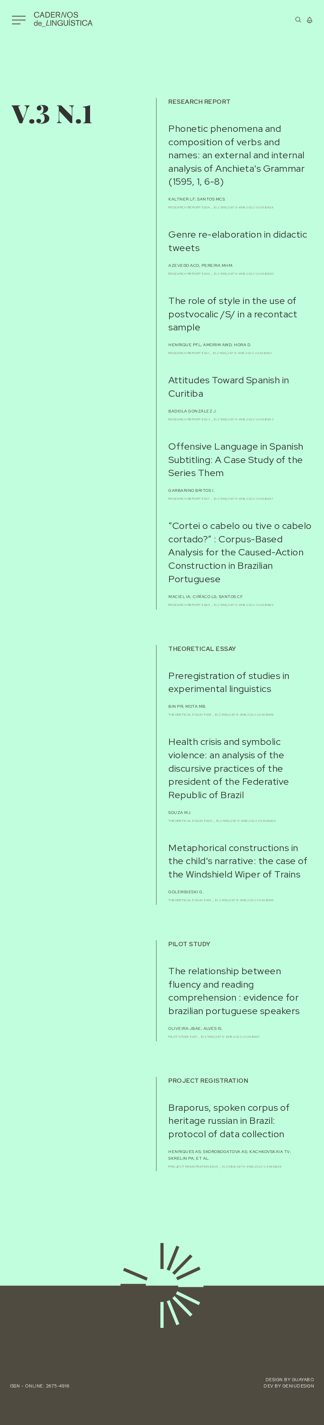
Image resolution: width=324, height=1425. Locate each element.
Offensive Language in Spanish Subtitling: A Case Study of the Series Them (235, 459)
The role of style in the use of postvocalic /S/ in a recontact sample (232, 313)
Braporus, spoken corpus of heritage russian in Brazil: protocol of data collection (229, 1120)
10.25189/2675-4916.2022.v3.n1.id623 (244, 419)
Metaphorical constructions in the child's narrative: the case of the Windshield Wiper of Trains (237, 861)
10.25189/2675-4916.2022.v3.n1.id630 (244, 274)
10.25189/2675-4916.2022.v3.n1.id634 (244, 207)
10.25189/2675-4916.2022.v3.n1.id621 (242, 353)
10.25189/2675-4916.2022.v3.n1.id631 (230, 1037)
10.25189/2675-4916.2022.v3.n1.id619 (244, 900)
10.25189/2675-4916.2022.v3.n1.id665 (244, 605)
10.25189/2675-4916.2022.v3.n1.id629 (252, 1166)
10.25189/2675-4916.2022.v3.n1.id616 (244, 714)
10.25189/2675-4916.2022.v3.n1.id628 (246, 821)
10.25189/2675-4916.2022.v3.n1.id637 (244, 499)
